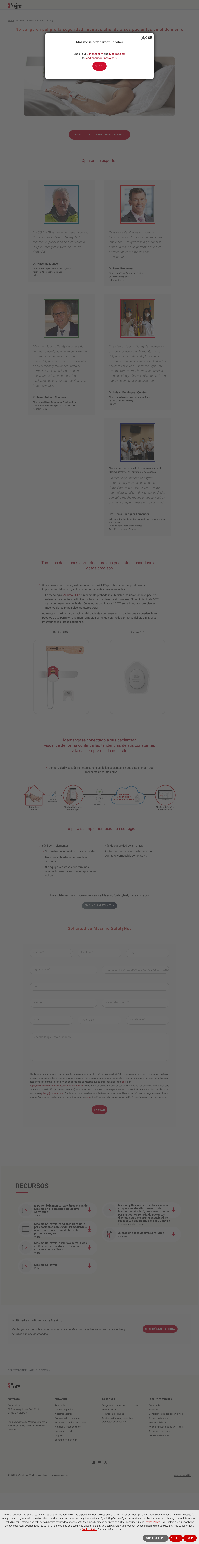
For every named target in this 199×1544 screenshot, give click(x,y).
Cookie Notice (89, 1529)
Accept (176, 1538)
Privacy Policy (152, 1522)
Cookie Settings (156, 1538)
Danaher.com (95, 54)
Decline (190, 1538)
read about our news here (101, 58)
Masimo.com (117, 54)
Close (142, 37)
